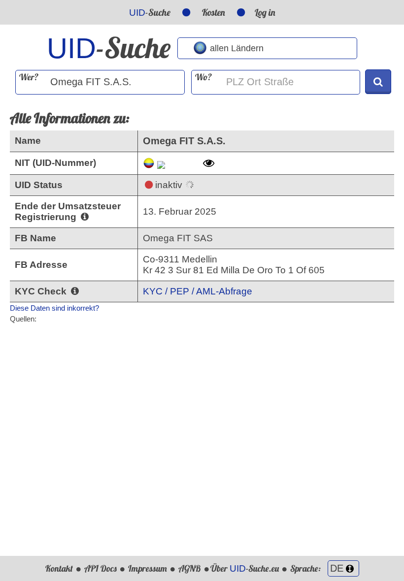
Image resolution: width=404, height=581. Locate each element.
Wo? (203, 77)
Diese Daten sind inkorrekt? (54, 308)
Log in (265, 12)
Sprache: (306, 568)
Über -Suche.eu (244, 568)
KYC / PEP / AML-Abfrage (197, 291)
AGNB (189, 568)
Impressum (147, 568)
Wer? (28, 77)
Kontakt (59, 568)
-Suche (149, 12)
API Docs (100, 568)
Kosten (213, 12)
